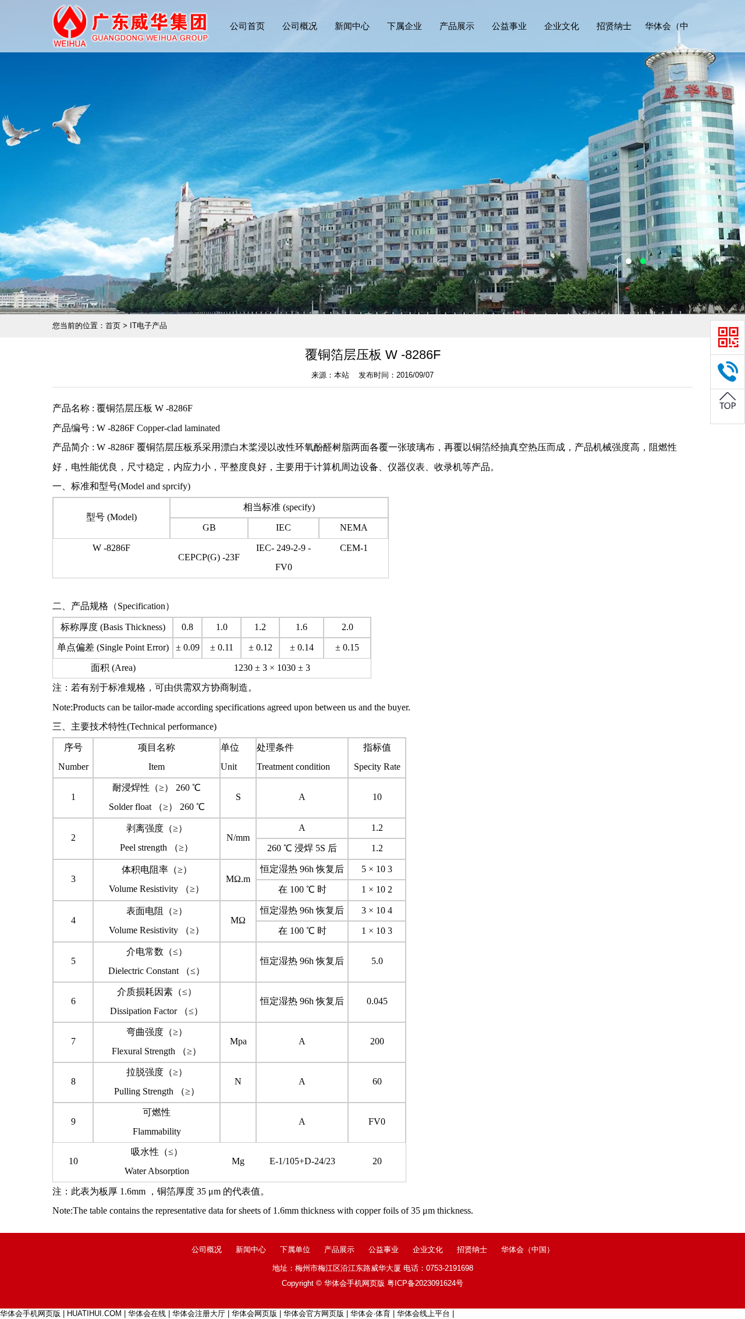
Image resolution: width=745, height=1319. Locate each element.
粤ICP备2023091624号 (425, 1283)
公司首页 (247, 26)
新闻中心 (352, 26)
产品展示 (456, 26)
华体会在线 (147, 1313)
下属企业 (404, 26)
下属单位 (295, 1249)
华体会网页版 (254, 1313)
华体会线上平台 (423, 1313)
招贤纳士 (614, 26)
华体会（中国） (527, 1249)
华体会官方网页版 (313, 1313)
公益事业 (509, 26)
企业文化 (561, 26)
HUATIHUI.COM (94, 1313)
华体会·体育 (370, 1313)
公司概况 (299, 26)
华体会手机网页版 (30, 1313)
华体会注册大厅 (198, 1313)
